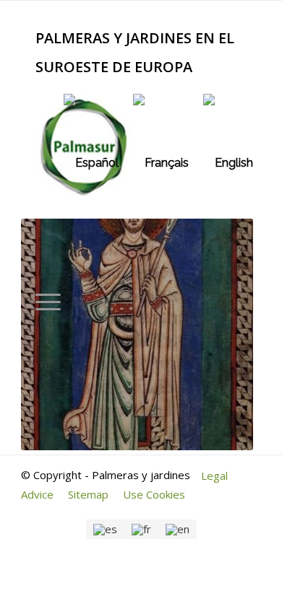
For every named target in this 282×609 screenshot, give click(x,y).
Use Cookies (154, 494)
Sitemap (88, 494)
